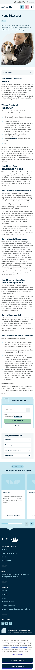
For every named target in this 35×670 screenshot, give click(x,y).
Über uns (4, 590)
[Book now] (22, 7)
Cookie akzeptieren (18, 666)
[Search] (28, 410)
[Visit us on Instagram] (6, 623)
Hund (3, 21)
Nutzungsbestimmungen (9, 553)
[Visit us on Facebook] (2, 623)
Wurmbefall (13, 138)
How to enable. (18, 416)
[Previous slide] (26, 524)
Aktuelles (4, 594)
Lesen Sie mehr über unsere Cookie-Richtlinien (14, 647)
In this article (7, 73)
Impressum (4, 549)
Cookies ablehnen (17, 660)
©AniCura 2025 (6, 560)
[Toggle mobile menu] (32, 7)
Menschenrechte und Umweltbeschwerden (14, 609)
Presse (3, 598)
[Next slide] (32, 524)
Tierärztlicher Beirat (7, 601)
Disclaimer (4, 557)
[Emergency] (27, 7)
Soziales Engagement (8, 605)
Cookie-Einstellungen (17, 654)
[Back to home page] (6, 7)
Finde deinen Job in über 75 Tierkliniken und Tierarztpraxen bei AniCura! (15, 576)
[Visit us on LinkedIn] (10, 623)
